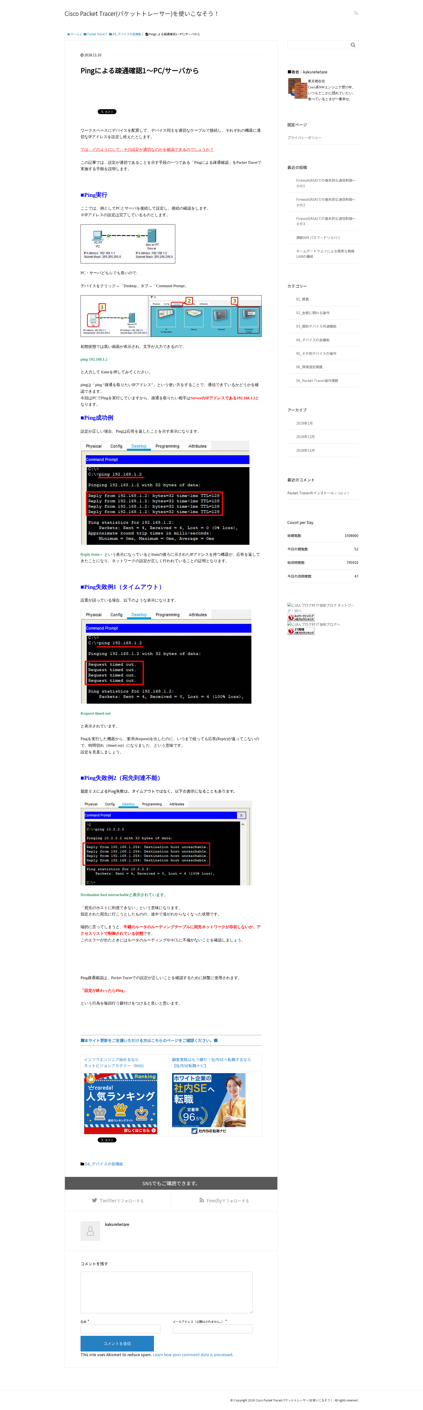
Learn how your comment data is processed (192, 1354)
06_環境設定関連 (309, 366)
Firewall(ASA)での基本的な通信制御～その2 (326, 202)
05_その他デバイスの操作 (316, 353)
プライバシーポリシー (304, 137)
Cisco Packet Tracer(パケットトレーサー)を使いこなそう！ (142, 13)
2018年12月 (305, 436)
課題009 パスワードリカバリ (318, 237)
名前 (83, 1321)
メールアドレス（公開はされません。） (198, 1321)
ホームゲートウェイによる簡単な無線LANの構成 (325, 254)
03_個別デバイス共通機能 (316, 326)
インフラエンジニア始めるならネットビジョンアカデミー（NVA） (115, 1062)
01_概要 (302, 298)
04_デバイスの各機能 (104, 1164)
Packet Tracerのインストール (310, 492)
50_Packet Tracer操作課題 (317, 380)
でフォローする (122, 1200)
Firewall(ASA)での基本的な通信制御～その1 (326, 183)
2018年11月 (305, 450)
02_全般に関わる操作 (312, 312)
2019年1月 (304, 423)
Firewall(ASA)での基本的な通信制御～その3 (326, 221)
